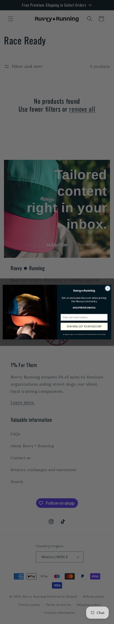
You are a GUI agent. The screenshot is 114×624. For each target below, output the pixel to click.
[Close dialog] (107, 288)
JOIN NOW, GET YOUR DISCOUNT (84, 326)
